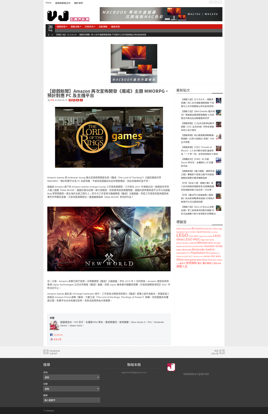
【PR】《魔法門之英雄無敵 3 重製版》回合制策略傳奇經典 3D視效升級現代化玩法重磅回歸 (198, 198)
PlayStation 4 (199, 253)
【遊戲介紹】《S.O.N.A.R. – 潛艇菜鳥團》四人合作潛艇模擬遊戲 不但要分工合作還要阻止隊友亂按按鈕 (100, 34)
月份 (45, 372)
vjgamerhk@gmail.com (134, 372)
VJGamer (48, 410)
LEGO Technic (182, 243)
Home (48, 2)
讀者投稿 (115, 26)
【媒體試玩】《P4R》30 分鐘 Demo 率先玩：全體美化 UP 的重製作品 (197, 162)
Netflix (179, 249)
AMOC (179, 228)
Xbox (180, 259)
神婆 (52, 100)
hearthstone (203, 231)
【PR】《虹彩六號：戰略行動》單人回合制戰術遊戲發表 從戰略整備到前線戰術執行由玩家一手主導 (197, 186)
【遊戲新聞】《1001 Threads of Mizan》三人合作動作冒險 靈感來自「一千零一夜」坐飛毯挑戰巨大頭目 (199, 150)
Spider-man (198, 256)
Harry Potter (190, 231)
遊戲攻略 (75, 26)
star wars (216, 256)
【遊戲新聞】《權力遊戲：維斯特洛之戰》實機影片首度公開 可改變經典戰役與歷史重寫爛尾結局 (198, 174)
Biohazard (186, 228)
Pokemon (180, 256)
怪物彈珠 (191, 263)
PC (189, 253)
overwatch (181, 252)
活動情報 (103, 26)
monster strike (213, 246)
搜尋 (45, 395)
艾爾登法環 (216, 263)
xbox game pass (193, 259)
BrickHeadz (206, 228)
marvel (193, 242)
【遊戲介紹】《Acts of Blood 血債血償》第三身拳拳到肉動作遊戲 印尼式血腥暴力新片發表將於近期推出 (198, 210)
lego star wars (207, 239)
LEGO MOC (192, 239)
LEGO (182, 235)
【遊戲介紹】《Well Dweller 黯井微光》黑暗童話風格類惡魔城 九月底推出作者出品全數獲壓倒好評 (198, 115)
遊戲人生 (182, 266)
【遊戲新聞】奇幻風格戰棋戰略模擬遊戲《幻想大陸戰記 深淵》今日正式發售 (197, 138)
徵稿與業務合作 (62, 3)
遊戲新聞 (61, 26)
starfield (206, 256)
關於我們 (78, 3)
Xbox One (207, 259)
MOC (210, 242)
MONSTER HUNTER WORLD (193, 246)
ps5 (186, 256)
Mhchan (202, 242)
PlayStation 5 (213, 253)
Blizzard (196, 228)
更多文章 (58, 339)
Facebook (58, 334)
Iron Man (214, 232)
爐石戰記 (207, 263)
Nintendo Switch (203, 249)
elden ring (217, 228)
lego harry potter (205, 236)
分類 (45, 383)
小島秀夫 (181, 263)
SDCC (190, 256)
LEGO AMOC (194, 236)
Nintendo (186, 249)
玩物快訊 (89, 26)
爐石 (199, 263)
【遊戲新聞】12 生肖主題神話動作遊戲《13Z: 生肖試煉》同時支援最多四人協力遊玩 (197, 127)
